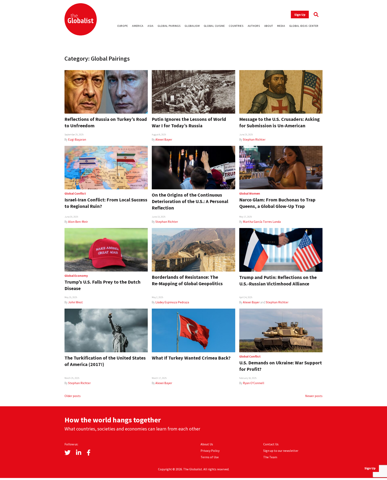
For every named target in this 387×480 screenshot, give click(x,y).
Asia (151, 26)
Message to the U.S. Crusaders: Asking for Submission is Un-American (279, 122)
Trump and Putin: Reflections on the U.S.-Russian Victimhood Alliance (278, 280)
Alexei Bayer (163, 139)
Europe (123, 26)
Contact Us (271, 444)
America (138, 26)
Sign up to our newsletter (280, 451)
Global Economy (76, 276)
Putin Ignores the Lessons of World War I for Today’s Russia (189, 122)
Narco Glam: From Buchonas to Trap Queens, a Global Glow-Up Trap (277, 203)
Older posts (72, 396)
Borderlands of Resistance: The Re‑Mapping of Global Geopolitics (187, 280)
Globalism (192, 26)
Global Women (249, 193)
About (268, 26)
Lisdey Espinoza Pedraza (172, 302)
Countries (236, 26)
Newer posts (313, 396)
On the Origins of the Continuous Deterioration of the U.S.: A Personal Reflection (190, 201)
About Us (207, 444)
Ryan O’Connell (253, 383)
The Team (270, 457)
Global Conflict (75, 193)
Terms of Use (210, 457)
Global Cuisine (214, 26)
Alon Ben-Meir (78, 222)
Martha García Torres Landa (262, 222)
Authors (254, 26)
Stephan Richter (254, 139)
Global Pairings (169, 26)
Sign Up (299, 14)
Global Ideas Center (303, 26)
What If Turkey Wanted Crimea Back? (191, 358)
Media (281, 26)
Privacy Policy (210, 451)
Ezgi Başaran (77, 139)
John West (75, 302)
